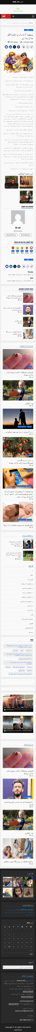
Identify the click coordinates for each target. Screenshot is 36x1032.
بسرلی (15, 650)
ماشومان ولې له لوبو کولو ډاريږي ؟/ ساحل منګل (28, 556)
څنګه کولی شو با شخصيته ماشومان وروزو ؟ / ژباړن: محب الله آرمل (19, 911)
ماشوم (29, 670)
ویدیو (31, 632)
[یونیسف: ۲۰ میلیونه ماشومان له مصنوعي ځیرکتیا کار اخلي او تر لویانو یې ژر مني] (18, 478)
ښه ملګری (28, 322)
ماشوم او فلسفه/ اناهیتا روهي (28, 544)
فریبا (8, 667)
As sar (18, 227)
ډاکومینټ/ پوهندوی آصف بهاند (20, 674)
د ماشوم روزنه (22, 426)
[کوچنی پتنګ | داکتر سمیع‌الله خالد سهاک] (18, 359)
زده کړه (30, 605)
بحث (31, 575)
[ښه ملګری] (18, 390)
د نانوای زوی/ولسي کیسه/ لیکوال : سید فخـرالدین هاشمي (19, 654)
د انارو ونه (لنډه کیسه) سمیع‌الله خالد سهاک (21, 461)
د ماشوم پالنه (27, 588)
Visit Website (25, 235)
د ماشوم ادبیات (27, 583)
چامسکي (21, 670)
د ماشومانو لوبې (26, 601)
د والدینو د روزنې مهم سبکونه (19, 431)
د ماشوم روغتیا (27, 597)
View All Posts (11, 235)
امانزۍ (29, 650)
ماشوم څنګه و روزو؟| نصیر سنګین (28, 334)
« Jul (31, 954)
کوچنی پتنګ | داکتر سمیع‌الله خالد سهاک (28, 298)
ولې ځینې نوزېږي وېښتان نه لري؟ (18, 524)
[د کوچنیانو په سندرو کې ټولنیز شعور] (18, 789)
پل (18, 8)
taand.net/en (14, 1004)
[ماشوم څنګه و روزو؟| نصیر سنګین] (18, 848)
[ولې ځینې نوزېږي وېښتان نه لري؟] (18, 512)
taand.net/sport (27, 996)
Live (3, 16)
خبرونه (31, 30)
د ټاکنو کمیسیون (25, 658)
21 (13, 943)
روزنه (29, 667)
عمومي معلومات (22, 486)
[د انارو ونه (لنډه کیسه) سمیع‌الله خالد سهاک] (18, 447)
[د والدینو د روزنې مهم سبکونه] (18, 419)
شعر (31, 614)
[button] (33, 16)
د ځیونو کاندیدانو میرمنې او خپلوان (20, 663)
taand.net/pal (28, 991)
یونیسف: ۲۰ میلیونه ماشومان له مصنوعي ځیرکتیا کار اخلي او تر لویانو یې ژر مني (18, 494)
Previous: (20, 273)
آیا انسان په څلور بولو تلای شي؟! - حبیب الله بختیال (19, 646)
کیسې (26, 30)
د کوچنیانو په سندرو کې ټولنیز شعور (28, 310)
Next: (20, 279)
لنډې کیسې (29, 627)
